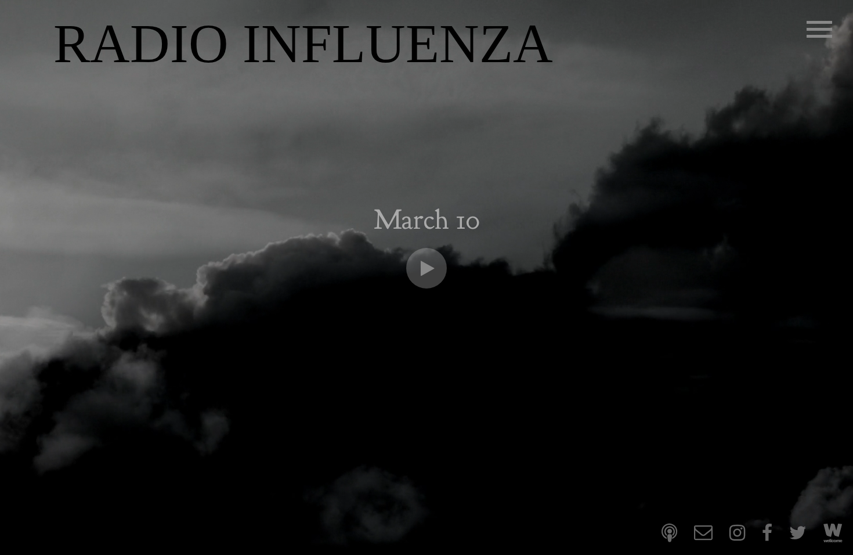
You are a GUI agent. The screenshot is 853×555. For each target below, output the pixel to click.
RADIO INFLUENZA (303, 43)
